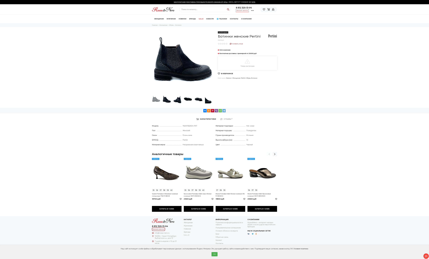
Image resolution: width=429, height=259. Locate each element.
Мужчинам (171, 19)
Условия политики (300, 249)
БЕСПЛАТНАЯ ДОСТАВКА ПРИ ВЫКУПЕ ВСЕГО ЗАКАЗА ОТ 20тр (201, 2)
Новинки (182, 19)
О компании (246, 19)
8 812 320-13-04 (244, 7)
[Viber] (216, 110)
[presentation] (269, 154)
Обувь (248, 78)
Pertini (243, 78)
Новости (210, 19)
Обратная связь (222, 237)
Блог (217, 234)
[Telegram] (224, 110)
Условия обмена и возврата (227, 231)
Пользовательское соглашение (228, 228)
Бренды (192, 19)
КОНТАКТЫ (234, 19)
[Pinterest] (212, 110)
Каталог (229, 78)
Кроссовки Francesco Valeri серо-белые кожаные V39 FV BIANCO (197, 195)
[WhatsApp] (220, 110)
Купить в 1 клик (166, 209)
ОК (214, 254)
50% (253, 2)
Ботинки (254, 78)
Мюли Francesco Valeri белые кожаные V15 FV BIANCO (230, 195)
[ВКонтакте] (205, 110)
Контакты (219, 243)
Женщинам (159, 19)
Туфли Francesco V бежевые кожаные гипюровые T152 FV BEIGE (165, 195)
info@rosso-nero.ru (162, 233)
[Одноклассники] (208, 110)
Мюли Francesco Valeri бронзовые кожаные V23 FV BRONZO (259, 195)
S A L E (201, 19)
